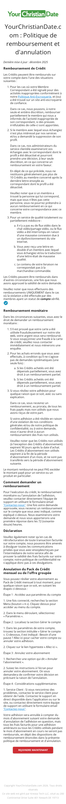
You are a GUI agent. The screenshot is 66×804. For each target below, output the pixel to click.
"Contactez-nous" (14, 505)
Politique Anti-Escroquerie (34, 97)
